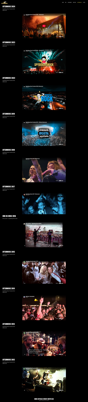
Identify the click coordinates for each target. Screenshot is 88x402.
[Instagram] (84, 2)
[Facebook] (83, 2)
